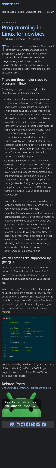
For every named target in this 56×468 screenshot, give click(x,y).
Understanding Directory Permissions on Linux (27, 387)
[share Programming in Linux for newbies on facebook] (28, 424)
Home (5, 22)
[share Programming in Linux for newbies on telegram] (38, 424)
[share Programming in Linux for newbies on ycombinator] (44, 424)
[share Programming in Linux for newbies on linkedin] (18, 424)
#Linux (22, 39)
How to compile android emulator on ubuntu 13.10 (21, 404)
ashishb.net (10, 4)
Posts (13, 22)
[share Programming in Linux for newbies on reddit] (23, 424)
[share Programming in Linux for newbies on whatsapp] (33, 424)
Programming (34, 39)
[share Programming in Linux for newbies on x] (12, 424)
